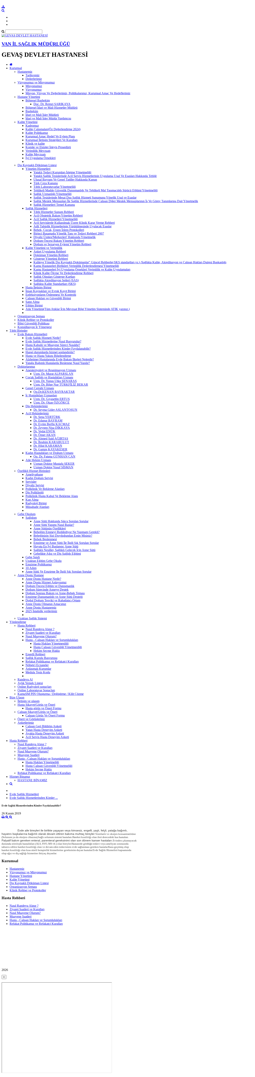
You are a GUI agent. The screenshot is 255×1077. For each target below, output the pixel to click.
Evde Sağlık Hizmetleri (24, 794)
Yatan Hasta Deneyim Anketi (44, 730)
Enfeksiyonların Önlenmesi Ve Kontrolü (51, 294)
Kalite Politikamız (37, 132)
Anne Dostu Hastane (31, 575)
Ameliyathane (34, 474)
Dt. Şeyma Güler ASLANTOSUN (55, 409)
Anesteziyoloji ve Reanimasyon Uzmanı (51, 370)
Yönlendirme (18, 622)
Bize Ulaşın (17, 697)
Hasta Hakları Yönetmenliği (51, 643)
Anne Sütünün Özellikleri (49, 528)
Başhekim (32, 111)
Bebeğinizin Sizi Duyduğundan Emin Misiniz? (62, 535)
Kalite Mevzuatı (36, 154)
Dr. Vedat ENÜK (44, 431)
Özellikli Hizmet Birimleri (34, 471)
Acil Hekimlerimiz (37, 413)
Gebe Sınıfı (33, 557)
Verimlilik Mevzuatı (38, 150)
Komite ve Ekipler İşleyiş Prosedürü (48, 147)
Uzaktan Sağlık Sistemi (32, 618)
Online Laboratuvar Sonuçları (36, 690)
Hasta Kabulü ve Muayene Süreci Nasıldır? (53, 345)
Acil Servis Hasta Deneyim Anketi (47, 737)
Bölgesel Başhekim (38, 100)
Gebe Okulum (26, 514)
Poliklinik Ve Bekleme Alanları (45, 489)
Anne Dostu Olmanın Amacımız (46, 604)
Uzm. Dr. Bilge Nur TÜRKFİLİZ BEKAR (60, 384)
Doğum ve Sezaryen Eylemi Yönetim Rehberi (62, 244)
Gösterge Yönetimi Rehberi (50, 258)
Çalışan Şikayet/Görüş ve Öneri (37, 712)
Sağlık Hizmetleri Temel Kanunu (54, 204)
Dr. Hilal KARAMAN (47, 445)
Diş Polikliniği (35, 492)
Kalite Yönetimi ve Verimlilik (44, 248)
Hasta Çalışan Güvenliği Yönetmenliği (57, 647)
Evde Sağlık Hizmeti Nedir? (43, 337)
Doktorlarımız (26, 366)
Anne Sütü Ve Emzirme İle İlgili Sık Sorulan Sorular (58, 571)
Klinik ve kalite (35, 143)
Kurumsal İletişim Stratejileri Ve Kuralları (51, 140)
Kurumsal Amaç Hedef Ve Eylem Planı (50, 136)
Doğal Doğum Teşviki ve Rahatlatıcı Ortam (53, 600)
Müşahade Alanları (37, 507)
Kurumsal (16, 68)
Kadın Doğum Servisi (39, 478)
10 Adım (31, 568)
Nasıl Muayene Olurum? (41, 636)
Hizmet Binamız (20, 776)
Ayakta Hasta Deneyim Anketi (45, 733)
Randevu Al (25, 679)
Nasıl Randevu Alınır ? (40, 629)
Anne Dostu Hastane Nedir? (43, 578)
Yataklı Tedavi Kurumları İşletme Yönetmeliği (62, 172)
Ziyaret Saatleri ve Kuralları (43, 632)
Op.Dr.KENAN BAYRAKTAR (54, 391)
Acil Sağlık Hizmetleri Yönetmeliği (55, 219)
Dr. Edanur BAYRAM (47, 420)
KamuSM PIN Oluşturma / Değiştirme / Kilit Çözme (51, 694)
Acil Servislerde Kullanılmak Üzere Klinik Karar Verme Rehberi (74, 222)
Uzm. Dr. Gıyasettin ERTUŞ (51, 399)
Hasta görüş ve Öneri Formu (43, 708)
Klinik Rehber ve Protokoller (36, 320)
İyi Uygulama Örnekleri (41, 158)
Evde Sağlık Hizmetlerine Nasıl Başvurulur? (53, 341)
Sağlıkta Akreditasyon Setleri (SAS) (56, 280)
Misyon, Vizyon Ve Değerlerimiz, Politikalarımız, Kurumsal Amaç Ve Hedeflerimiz (78, 93)
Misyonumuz (34, 86)
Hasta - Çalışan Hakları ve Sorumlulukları (52, 640)
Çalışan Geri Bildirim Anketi (44, 726)
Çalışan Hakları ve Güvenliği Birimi (48, 298)
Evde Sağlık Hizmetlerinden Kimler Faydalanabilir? (58, 348)
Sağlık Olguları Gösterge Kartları (54, 276)
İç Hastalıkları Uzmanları (41, 395)
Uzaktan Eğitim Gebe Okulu (44, 560)
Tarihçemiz (32, 75)
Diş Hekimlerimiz (37, 406)
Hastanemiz (25, 71)
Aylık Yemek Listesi (30, 683)
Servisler (31, 481)
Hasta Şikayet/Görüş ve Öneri (36, 704)
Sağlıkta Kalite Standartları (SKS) (54, 284)
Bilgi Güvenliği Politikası (33, 323)
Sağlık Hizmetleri (36, 208)
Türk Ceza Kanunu (45, 183)
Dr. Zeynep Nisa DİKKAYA (51, 427)
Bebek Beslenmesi (45, 539)
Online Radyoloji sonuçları (34, 686)
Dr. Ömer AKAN (44, 435)
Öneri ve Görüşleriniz (31, 719)
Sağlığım (31, 517)
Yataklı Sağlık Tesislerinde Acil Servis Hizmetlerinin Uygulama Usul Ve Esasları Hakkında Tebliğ (95, 176)
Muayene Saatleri (28, 755)
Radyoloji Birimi (36, 503)
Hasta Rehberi (26, 625)
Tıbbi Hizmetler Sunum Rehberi (53, 212)
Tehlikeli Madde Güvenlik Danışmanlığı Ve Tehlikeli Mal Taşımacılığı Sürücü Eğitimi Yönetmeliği (95, 190)
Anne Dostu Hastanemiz (41, 607)
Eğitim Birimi (34, 305)
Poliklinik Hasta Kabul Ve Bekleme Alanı (52, 496)
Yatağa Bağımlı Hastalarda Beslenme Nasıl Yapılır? (58, 363)
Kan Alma (32, 499)
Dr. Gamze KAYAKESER (50, 449)
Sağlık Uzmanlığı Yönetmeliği (52, 194)
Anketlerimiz (26, 722)
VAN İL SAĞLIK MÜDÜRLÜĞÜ (36, 44)
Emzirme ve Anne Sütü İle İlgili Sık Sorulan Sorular (66, 542)
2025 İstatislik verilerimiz (41, 611)
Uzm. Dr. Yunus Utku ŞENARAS (55, 381)
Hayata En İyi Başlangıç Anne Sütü (55, 546)
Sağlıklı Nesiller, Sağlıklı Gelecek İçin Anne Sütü (64, 550)
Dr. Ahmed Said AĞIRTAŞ (50, 438)
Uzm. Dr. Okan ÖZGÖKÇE (51, 402)
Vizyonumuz (34, 89)
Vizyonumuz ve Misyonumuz (36, 82)
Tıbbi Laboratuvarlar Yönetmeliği (54, 186)
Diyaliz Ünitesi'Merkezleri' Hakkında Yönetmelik (64, 237)
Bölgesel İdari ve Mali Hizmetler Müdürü (51, 107)
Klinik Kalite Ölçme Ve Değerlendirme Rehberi (63, 273)
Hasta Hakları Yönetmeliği (42, 762)
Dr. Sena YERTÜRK (46, 417)
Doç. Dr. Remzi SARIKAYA (52, 104)
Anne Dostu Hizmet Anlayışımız (46, 582)
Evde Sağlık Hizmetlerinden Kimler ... (34, 797)
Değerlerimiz (34, 79)
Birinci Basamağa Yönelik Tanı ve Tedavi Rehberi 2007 (68, 233)
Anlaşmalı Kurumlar (38, 668)
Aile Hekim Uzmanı (38, 460)
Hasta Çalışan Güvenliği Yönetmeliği (49, 765)
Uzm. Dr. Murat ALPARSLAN (53, 373)
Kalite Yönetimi (27, 122)
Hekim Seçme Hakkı (46, 650)
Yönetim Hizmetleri (38, 168)
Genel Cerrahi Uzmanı (40, 388)
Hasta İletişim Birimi (38, 287)
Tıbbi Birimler (18, 330)
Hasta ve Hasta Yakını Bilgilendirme (48, 355)
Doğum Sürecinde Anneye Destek (47, 589)
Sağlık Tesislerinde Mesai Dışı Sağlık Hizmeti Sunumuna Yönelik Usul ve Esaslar (84, 197)
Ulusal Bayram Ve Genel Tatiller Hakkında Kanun (65, 179)
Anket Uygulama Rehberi (49, 251)
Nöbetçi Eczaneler (37, 665)
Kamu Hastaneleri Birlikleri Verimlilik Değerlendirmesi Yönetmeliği (76, 266)
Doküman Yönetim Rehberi (50, 255)
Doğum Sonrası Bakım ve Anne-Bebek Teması (55, 593)
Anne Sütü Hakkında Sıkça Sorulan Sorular (60, 521)
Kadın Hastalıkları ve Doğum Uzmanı (49, 453)
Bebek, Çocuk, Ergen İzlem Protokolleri (58, 230)
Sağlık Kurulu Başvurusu (41, 658)
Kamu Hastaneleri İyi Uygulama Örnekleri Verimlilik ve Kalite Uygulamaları (81, 269)
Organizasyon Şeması (31, 316)
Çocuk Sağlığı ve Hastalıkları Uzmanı (49, 377)
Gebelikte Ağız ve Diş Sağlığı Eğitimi (57, 553)
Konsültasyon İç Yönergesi (35, 327)
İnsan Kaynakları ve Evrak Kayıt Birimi (51, 291)
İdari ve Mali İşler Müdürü (42, 114)
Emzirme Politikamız (39, 564)
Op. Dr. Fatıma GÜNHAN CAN (54, 456)
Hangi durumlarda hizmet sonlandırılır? (50, 352)
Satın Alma (32, 302)
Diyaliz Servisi (35, 485)
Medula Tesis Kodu (38, 672)
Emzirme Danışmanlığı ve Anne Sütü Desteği (54, 596)
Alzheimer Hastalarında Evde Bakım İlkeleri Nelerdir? (60, 359)
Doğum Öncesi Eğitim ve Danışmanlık (50, 586)
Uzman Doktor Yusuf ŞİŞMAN (53, 467)
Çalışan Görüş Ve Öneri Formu (45, 715)
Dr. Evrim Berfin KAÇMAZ (51, 424)
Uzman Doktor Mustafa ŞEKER (54, 463)
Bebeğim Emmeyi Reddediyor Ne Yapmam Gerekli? (66, 532)
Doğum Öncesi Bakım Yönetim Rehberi (58, 240)
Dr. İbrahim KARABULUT (51, 442)
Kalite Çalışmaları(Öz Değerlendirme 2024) (53, 129)
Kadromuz (32, 125)
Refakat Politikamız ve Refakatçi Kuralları (52, 661)
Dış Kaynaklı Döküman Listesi (37, 165)
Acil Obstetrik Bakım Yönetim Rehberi (58, 215)
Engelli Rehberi (35, 654)
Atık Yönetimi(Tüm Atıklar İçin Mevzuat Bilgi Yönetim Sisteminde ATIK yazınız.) (78, 309)
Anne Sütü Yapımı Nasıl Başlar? (53, 525)
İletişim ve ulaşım (28, 701)
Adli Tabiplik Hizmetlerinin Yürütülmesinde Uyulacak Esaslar (72, 226)
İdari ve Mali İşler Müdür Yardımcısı (48, 118)
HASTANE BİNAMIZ (32, 780)
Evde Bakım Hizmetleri (32, 334)
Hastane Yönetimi (29, 97)
